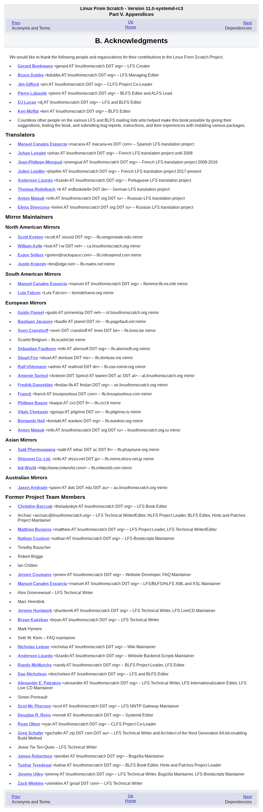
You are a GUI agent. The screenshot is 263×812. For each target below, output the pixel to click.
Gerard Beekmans (35, 66)
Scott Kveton (30, 237)
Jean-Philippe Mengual (40, 162)
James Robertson (35, 756)
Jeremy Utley (30, 774)
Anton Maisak (31, 198)
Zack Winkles (31, 783)
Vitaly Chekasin (33, 412)
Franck (24, 394)
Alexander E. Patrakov (39, 683)
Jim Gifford (28, 84)
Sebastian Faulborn (37, 349)
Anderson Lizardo (35, 180)
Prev (16, 23)
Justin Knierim (32, 264)
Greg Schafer (30, 733)
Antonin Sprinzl (33, 376)
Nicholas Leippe (33, 647)
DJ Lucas (27, 102)
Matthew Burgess (35, 529)
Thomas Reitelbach (36, 189)
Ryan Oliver (29, 724)
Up (130, 22)
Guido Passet (31, 312)
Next (247, 23)
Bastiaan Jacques (35, 321)
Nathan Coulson (34, 538)
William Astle (30, 246)
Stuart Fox (28, 358)
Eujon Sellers (31, 255)
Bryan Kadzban (33, 620)
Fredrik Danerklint (35, 385)
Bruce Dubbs (31, 75)
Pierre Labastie (32, 93)
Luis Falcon (29, 293)
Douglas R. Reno (34, 715)
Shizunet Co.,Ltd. (34, 459)
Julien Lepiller (31, 171)
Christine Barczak (35, 506)
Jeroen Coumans (34, 574)
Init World (27, 468)
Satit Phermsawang (36, 449)
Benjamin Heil (31, 421)
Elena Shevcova (33, 207)
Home (130, 27)
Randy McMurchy (35, 665)
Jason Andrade (33, 487)
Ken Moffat (28, 111)
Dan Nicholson (32, 674)
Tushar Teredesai (34, 765)
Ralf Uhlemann (32, 367)
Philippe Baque (33, 403)
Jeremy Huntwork (35, 610)
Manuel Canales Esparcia (42, 144)
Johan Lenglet (32, 153)
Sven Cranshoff (33, 330)
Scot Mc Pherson (34, 706)
